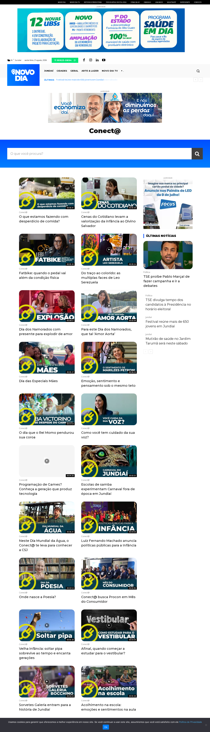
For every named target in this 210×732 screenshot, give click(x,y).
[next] (201, 80)
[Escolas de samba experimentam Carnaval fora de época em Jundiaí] (109, 461)
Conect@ (23, 212)
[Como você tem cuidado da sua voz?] (109, 409)
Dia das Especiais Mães (38, 381)
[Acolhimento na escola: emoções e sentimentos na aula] (109, 681)
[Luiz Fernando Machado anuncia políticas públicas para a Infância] (109, 517)
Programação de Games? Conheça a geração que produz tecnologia (45, 489)
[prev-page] (145, 352)
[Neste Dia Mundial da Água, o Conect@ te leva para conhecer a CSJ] (47, 517)
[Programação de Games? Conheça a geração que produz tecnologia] (47, 461)
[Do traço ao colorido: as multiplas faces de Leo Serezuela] (109, 249)
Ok (105, 727)
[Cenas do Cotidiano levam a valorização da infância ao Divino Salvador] (109, 193)
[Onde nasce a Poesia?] (47, 574)
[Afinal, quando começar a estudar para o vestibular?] (109, 625)
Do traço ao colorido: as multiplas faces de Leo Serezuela (100, 277)
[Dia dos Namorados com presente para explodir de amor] (47, 306)
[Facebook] (84, 60)
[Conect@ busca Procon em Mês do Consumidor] (109, 574)
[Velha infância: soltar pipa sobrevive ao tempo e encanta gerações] (47, 625)
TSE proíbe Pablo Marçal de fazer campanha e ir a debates (166, 281)
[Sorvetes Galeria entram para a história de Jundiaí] (47, 681)
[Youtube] (103, 60)
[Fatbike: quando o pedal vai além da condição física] (47, 249)
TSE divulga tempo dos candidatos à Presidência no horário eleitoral (168, 304)
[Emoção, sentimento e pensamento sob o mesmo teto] (109, 358)
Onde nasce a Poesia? (37, 597)
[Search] (197, 153)
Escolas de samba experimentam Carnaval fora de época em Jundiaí (108, 489)
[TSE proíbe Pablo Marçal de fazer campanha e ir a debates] (168, 255)
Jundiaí (149, 317)
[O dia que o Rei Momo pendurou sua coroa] (47, 409)
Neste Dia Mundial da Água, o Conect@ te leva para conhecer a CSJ (45, 545)
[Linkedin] (97, 60)
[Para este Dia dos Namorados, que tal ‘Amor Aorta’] (109, 306)
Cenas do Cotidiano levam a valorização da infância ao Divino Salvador (108, 221)
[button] (198, 71)
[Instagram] (90, 60)
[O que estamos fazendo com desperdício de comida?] (47, 193)
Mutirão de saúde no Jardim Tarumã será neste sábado (86, 79)
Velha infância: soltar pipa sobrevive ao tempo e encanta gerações (45, 653)
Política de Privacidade (190, 722)
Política (146, 272)
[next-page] (151, 352)
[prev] (195, 80)
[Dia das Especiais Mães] (47, 358)
